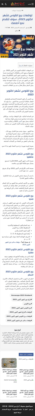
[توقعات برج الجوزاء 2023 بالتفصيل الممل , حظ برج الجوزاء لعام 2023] (9, 384)
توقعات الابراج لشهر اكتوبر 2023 (20, 312)
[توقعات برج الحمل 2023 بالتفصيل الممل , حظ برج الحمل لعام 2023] (25, 363)
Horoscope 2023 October (21, 295)
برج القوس (27, 304)
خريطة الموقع (17, 412)
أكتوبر (20, 121)
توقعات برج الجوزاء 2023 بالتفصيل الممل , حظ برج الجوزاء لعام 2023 (9, 392)
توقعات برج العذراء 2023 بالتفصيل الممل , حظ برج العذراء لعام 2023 (10, 371)
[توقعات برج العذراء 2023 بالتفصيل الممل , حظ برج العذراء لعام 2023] (9, 363)
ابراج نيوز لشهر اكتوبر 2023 (22, 299)
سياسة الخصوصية (17, 409)
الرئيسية (19, 10)
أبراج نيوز (28, 27)
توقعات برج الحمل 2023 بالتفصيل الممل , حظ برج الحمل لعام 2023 (26, 372)
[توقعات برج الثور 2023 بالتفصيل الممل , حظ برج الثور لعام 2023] (25, 384)
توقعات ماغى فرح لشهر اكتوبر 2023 (19, 320)
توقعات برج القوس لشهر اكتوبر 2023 (19, 316)
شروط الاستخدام (6, 409)
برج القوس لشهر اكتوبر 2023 (21, 308)
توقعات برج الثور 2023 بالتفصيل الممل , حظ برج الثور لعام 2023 (26, 392)
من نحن (31, 409)
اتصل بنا (25, 409)
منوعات (14, 10)
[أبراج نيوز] (17, 4)
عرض (21, 65)
